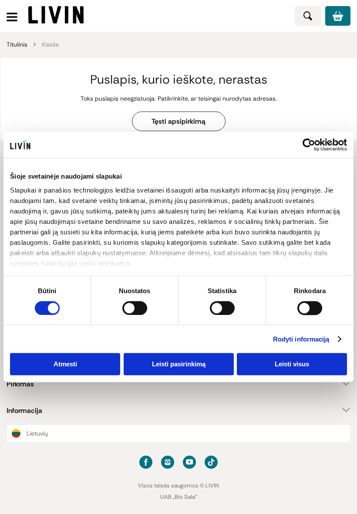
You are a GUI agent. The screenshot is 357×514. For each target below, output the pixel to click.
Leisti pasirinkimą (178, 364)
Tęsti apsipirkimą (178, 121)
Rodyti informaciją (301, 339)
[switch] (134, 308)
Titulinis (17, 44)
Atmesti (65, 364)
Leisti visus (292, 364)
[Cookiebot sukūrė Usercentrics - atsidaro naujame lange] (309, 144)
